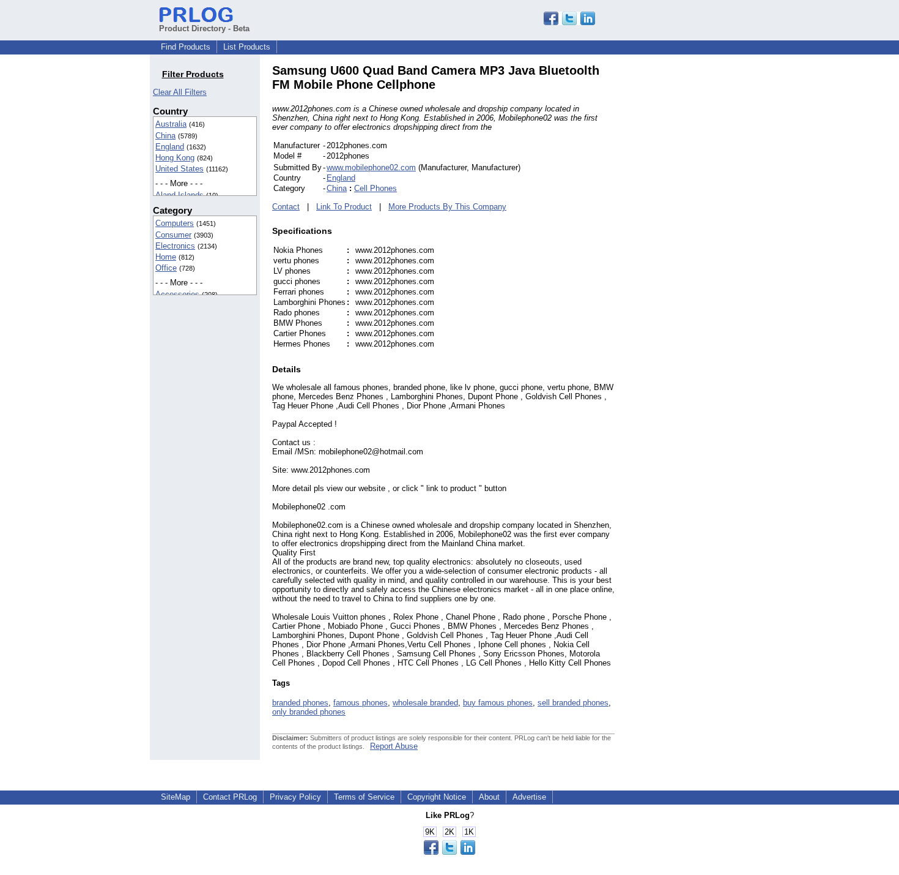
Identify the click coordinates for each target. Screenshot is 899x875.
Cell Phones (375, 188)
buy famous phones (498, 702)
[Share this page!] (569, 22)
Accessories (177, 294)
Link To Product (344, 206)
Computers (174, 223)
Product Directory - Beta (204, 28)
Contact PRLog (230, 797)
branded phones (300, 702)
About (489, 797)
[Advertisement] (697, 247)
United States (179, 168)
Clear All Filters (180, 92)
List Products (246, 46)
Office (166, 267)
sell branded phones (573, 702)
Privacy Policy (295, 797)
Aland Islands (179, 195)
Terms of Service (364, 797)
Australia (171, 124)
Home (165, 256)
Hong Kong (174, 157)
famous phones (360, 702)
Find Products (185, 46)
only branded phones (309, 711)
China (165, 135)
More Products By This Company (447, 206)
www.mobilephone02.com (371, 167)
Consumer (173, 234)
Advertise (529, 797)
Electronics (175, 245)
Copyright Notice (436, 797)
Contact (286, 206)
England (169, 146)
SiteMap (175, 797)
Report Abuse (394, 746)
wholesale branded (425, 702)
